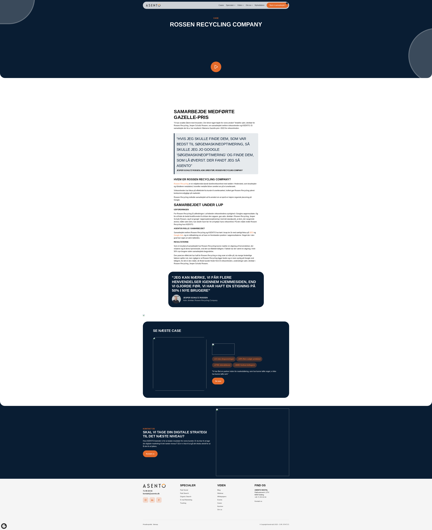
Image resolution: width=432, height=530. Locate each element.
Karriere (220, 506)
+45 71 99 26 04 (260, 497)
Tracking (183, 503)
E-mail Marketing (186, 500)
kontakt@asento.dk (151, 494)
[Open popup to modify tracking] (4, 526)
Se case (218, 381)
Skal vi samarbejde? (277, 5)
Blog (218, 490)
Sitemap (155, 524)
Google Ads (178, 235)
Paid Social (184, 490)
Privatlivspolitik (147, 524)
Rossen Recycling (181, 184)
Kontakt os (150, 454)
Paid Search (184, 493)
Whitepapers (221, 496)
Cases (221, 5)
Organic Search (185, 496)
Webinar (220, 493)
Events (219, 500)
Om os (248, 5)
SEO (251, 232)
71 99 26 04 (147, 491)
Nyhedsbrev (259, 5)
